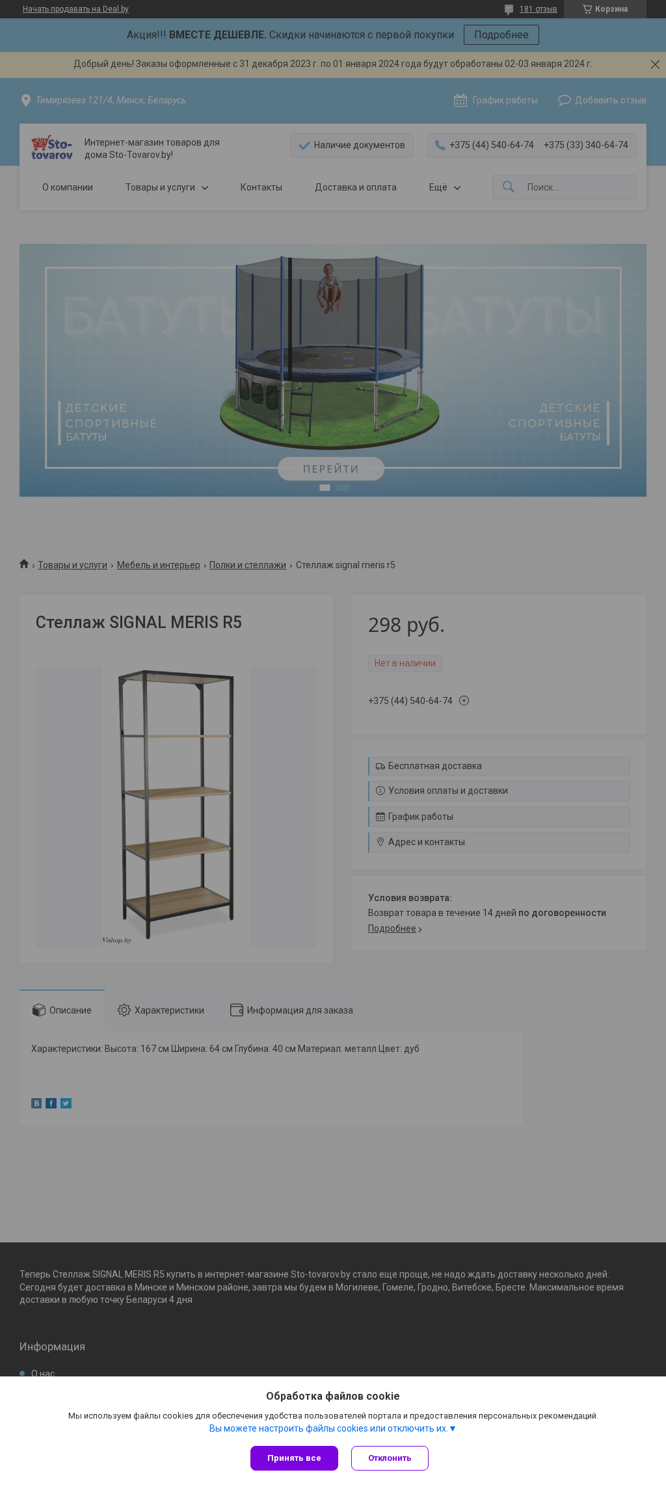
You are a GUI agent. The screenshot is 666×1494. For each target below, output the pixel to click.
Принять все (294, 1458)
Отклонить (390, 1458)
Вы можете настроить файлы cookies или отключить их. (328, 1428)
